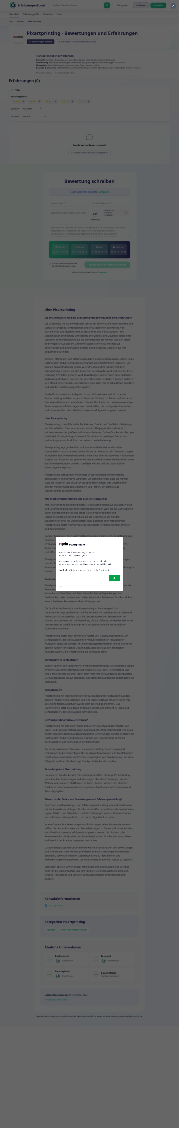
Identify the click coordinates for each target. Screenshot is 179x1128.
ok (114, 578)
